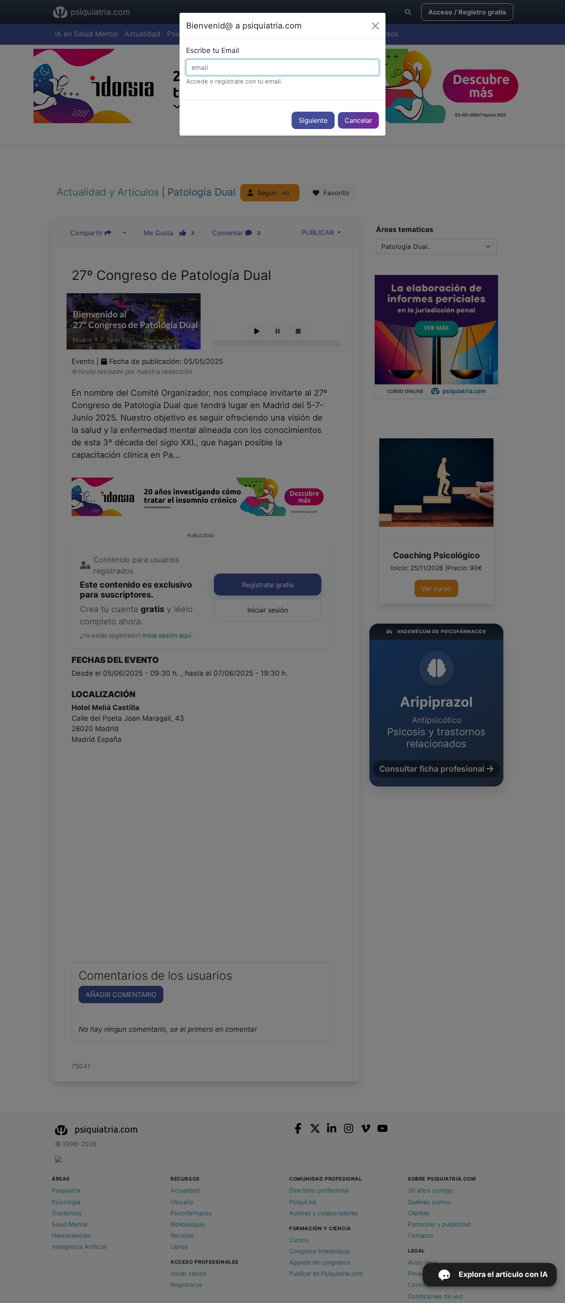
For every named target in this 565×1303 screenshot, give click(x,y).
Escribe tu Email (212, 50)
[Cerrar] (375, 26)
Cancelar (358, 120)
